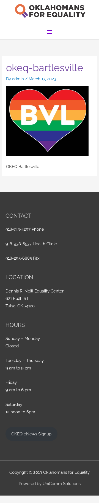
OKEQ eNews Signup (31, 434)
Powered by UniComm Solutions (50, 483)
